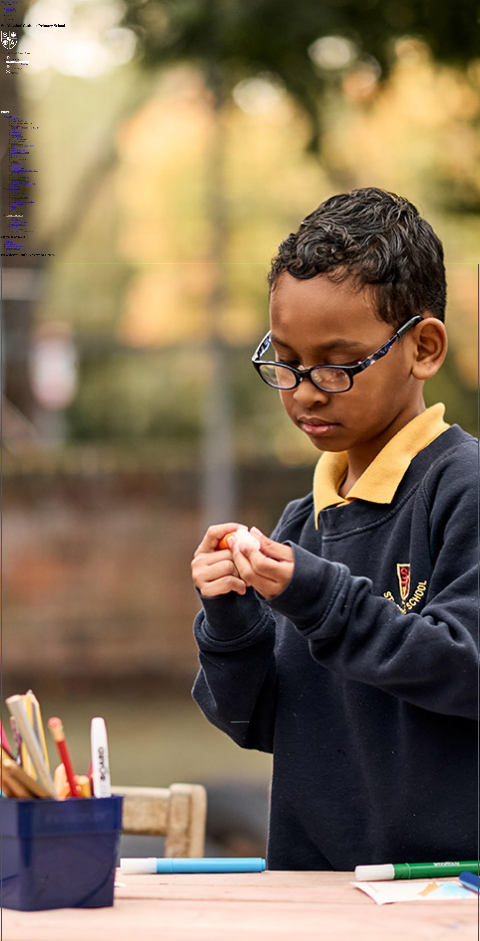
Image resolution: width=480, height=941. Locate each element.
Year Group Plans (18, 193)
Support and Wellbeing (20, 177)
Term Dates (15, 157)
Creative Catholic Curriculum (22, 202)
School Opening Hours (20, 159)
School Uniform (17, 168)
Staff (13, 130)
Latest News (11, 11)
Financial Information (19, 150)
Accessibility (16, 200)
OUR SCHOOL (12, 119)
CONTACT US (12, 227)
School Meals (16, 173)
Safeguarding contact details (22, 231)
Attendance (15, 186)
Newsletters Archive (19, 222)
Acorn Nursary (17, 213)
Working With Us (18, 225)
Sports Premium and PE (20, 141)
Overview (15, 191)
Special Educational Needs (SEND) (25, 128)
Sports (13, 209)
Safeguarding (16, 125)
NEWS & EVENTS (14, 215)
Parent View (16, 175)
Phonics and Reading (19, 197)
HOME (9, 117)
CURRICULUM (13, 189)
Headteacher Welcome (20, 121)
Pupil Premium (17, 137)
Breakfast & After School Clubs (23, 184)
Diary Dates (11, 9)
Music (13, 207)
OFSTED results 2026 (20, 153)
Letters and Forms (18, 179)
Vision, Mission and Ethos (21, 123)
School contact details (19, 229)
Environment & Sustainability (22, 146)
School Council (17, 204)
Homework (15, 211)
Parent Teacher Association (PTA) (24, 171)
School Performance (19, 139)
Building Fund (16, 143)
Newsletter (15, 164)
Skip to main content (9, 2)
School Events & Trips (20, 182)
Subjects (14, 195)
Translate (24, 64)
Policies (9, 15)
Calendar (14, 161)
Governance (16, 135)
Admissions (10, 13)
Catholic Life (16, 132)
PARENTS (10, 155)
